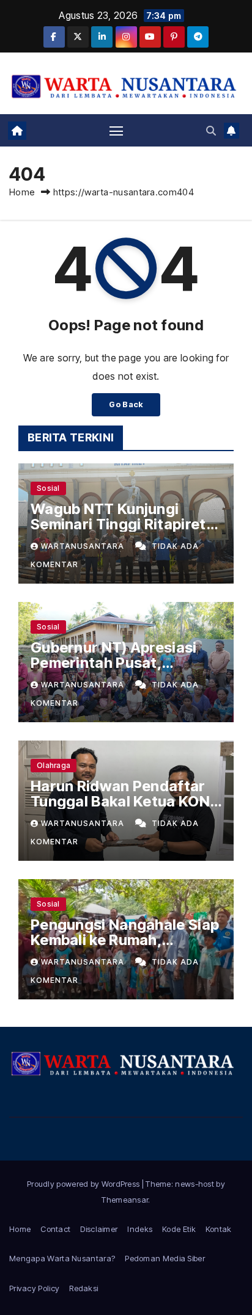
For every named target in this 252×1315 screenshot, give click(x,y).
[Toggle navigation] (116, 130)
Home (22, 192)
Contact (55, 1229)
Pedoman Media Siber (165, 1258)
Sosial (48, 488)
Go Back (126, 404)
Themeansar (125, 1200)
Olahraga (53, 765)
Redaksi (83, 1288)
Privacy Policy (34, 1288)
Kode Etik (179, 1229)
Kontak (219, 1229)
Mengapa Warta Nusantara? (62, 1258)
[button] (211, 131)
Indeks (139, 1229)
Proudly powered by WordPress (84, 1184)
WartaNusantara (84, 546)
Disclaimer (98, 1229)
